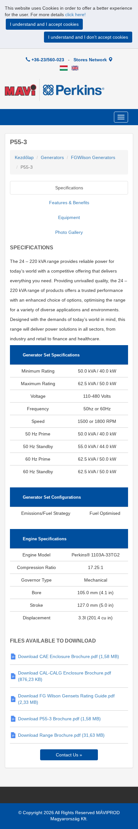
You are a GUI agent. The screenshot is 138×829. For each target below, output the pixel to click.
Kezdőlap (24, 157)
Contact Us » (69, 754)
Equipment (69, 217)
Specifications (69, 187)
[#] (64, 67)
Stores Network (90, 59)
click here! (75, 14)
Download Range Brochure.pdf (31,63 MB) (61, 735)
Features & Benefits (69, 202)
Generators (52, 157)
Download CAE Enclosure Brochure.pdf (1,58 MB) (68, 656)
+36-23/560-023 (47, 59)
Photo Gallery (69, 232)
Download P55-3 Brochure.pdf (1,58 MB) (59, 718)
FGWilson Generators (93, 157)
